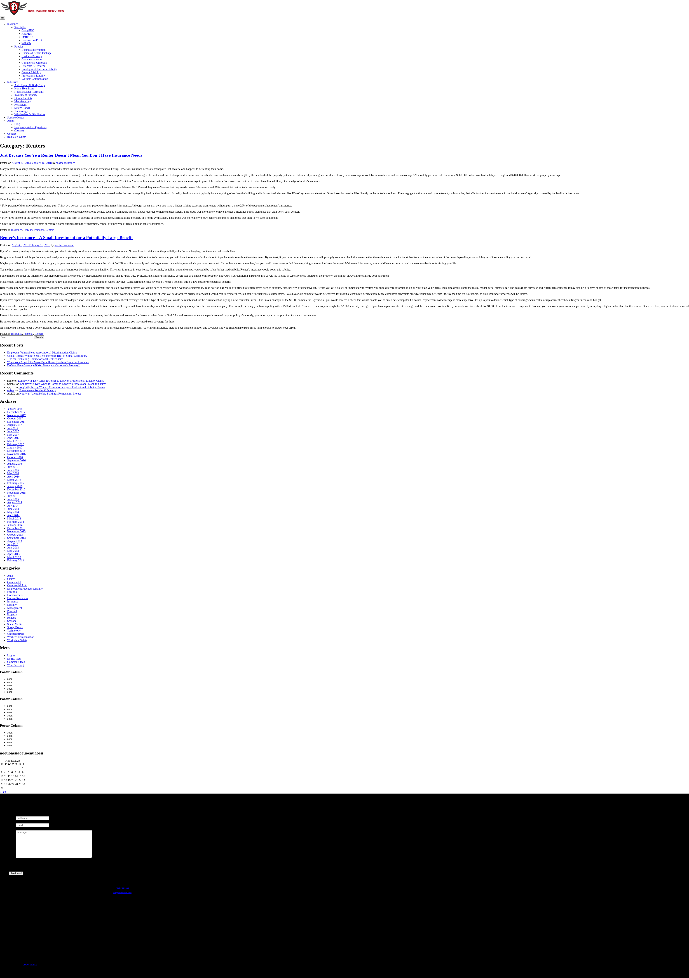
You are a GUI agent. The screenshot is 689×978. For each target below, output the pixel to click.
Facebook (12, 591)
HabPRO (27, 33)
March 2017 (14, 441)
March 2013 (14, 557)
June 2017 (13, 431)
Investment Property (25, 94)
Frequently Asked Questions (30, 127)
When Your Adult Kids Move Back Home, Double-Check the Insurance (48, 362)
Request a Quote (16, 136)
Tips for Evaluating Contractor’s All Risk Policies (35, 358)
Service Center (15, 117)
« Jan (3, 791)
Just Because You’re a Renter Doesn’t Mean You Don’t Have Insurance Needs (71, 155)
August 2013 (14, 541)
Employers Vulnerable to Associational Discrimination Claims (42, 352)
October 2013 (15, 534)
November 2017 (16, 415)
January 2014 (14, 524)
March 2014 (14, 518)
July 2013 (12, 544)
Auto (10, 575)
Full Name (23, 814)
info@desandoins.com (122, 892)
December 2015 (16, 489)
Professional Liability (34, 75)
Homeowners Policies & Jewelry (37, 390)
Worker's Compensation (20, 636)
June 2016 (13, 470)
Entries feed (14, 658)
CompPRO (28, 30)
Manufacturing (22, 101)
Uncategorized (15, 633)
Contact (11, 133)
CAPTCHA (23, 866)
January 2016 (14, 486)
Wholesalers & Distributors (29, 114)
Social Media (14, 624)
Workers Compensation (35, 78)
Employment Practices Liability (39, 69)
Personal (39, 229)
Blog (17, 123)
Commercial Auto (32, 59)
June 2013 (13, 547)
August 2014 (14, 502)
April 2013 (13, 554)
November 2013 (16, 531)
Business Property (32, 56)
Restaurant (20, 104)
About (10, 120)
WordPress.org (15, 665)
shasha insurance (65, 162)
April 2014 (13, 515)
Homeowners (14, 595)
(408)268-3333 (122, 888)
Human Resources (17, 598)
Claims (11, 578)
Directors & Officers (33, 65)
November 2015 (16, 492)
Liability (28, 229)
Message (21, 828)
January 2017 (14, 447)
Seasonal (12, 620)
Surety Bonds (22, 107)
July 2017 (12, 428)
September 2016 (16, 460)
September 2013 (16, 537)
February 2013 (15, 560)
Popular (18, 46)
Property (12, 614)
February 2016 (15, 483)
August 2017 (14, 424)
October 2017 (15, 418)
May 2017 (13, 434)
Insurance (12, 23)
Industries (12, 82)
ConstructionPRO (32, 40)
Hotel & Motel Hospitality (29, 91)
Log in (11, 655)
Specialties (20, 27)
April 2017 (13, 437)
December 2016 (16, 450)
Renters (49, 229)
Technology (21, 111)
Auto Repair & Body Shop (29, 85)
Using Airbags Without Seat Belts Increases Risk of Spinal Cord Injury (47, 355)
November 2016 (16, 453)
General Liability (31, 72)
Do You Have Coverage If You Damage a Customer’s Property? (43, 365)
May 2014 (13, 512)
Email (20, 821)
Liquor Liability (23, 98)
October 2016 (15, 457)
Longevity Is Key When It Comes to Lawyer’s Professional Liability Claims (61, 380)
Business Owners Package (36, 52)
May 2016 (13, 473)
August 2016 (14, 463)
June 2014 (13, 508)
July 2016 (12, 466)
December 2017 (16, 412)
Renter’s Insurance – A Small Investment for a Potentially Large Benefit (66, 237)
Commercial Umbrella (34, 62)
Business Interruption (34, 49)
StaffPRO (27, 36)
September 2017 (16, 421)
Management (14, 607)
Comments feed (16, 661)
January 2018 (14, 408)
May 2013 (13, 550)
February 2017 (15, 444)
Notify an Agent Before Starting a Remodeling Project (50, 393)
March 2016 (14, 479)
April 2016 (13, 476)
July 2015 (12, 495)
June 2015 (13, 499)
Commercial (14, 582)
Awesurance (30, 964)
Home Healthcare (24, 88)
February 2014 (15, 521)
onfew (10, 390)
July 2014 (12, 505)
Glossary (19, 130)
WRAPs (26, 43)
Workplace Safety (17, 640)
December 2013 (16, 528)
